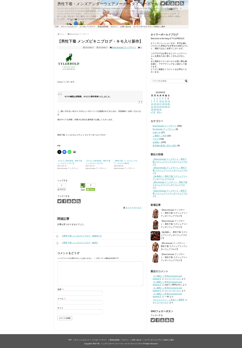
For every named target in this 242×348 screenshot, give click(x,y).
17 (160, 104)
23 (158, 107)
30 (158, 109)
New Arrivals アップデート (124, 47)
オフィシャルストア (69, 27)
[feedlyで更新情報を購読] (177, 3)
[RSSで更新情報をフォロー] (182, 3)
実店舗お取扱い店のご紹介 (165, 146)
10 (160, 101)
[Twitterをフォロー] (163, 3)
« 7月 (153, 112)
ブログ (156, 139)
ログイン (114, 27)
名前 (60, 289)
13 (169, 101)
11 (163, 101)
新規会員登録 (103, 27)
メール (61, 299)
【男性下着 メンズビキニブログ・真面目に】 (82, 236)
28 (152, 109)
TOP (57, 27)
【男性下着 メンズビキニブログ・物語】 (80, 243)
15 (155, 104)
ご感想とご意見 (160, 136)
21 (152, 107)
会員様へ (157, 142)
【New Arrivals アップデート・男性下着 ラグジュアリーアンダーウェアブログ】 (170, 162)
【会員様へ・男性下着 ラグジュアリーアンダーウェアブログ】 (174, 235)
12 (166, 101)
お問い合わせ (125, 27)
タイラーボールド (134, 208)
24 (160, 107)
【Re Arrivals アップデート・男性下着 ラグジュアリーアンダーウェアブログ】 (170, 185)
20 (169, 104)
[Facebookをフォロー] (167, 3)
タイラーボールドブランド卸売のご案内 (149, 27)
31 (160, 109)
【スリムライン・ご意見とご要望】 (169, 300)
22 (155, 107)
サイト (60, 308)
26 (166, 107)
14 (152, 104)
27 (169, 107)
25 (163, 107)
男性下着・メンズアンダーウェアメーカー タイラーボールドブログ (115, 4)
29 (155, 109)
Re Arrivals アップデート (164, 129)
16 (158, 104)
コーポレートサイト (87, 27)
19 (166, 104)
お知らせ (157, 132)
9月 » (159, 112)
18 (163, 104)
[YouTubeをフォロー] (172, 3)
